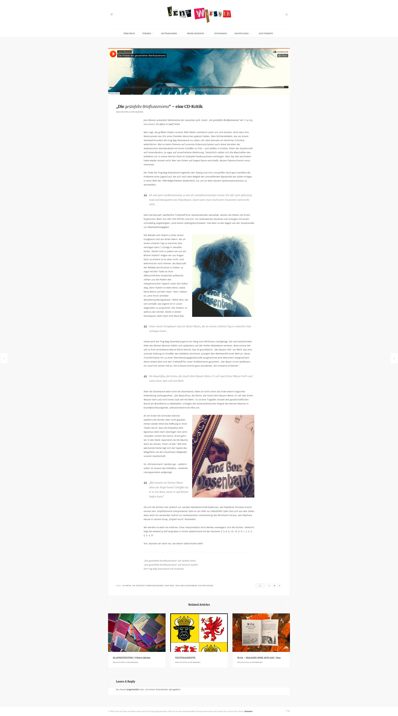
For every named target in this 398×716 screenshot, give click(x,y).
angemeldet (133, 689)
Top (288, 711)
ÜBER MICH (129, 33)
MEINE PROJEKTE (195, 33)
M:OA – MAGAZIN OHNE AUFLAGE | (259, 657)
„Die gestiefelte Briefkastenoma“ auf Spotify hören (170, 560)
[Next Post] (394, 358)
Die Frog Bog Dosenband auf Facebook (164, 568)
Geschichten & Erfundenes (129, 112)
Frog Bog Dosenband (186, 585)
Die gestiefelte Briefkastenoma (148, 585)
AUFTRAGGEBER (169, 33)
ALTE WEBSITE (266, 33)
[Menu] (111, 14)
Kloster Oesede (205, 585)
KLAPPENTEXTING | (131, 657)
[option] (137, 640)
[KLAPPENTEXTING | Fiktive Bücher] (137, 632)
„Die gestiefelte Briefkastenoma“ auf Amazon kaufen (171, 564)
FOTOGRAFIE (220, 33)
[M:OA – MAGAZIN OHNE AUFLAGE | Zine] (261, 632)
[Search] (286, 14)
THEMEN (146, 33)
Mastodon (248, 711)
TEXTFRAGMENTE (185, 657)
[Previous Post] (4, 358)
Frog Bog (169, 585)
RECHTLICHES (242, 33)
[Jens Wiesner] (199, 15)
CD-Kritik (126, 585)
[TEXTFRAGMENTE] (199, 632)
